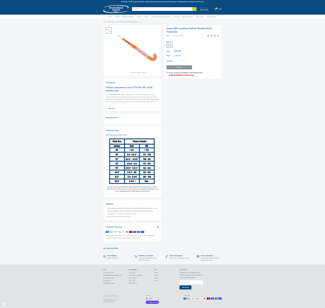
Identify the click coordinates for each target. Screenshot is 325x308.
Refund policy (133, 283)
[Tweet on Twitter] (215, 35)
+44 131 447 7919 (108, 273)
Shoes (156, 280)
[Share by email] (218, 35)
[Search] (194, 9)
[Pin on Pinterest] (211, 35)
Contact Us (107, 280)
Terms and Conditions (136, 275)
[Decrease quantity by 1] (175, 61)
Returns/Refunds (108, 278)
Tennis (156, 273)
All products (111, 22)
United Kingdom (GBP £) (110, 296)
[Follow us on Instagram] (150, 299)
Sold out (179, 67)
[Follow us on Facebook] (147, 299)
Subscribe (185, 287)
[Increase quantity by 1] (186, 61)
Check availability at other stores (181, 75)
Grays (168, 36)
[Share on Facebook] (208, 35)
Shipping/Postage (109, 283)
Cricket (156, 278)
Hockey (156, 275)
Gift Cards (132, 280)
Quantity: (169, 61)
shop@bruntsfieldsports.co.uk (112, 275)
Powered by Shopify (108, 302)
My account (204, 10)
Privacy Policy (133, 278)
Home (105, 22)
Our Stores (132, 273)
